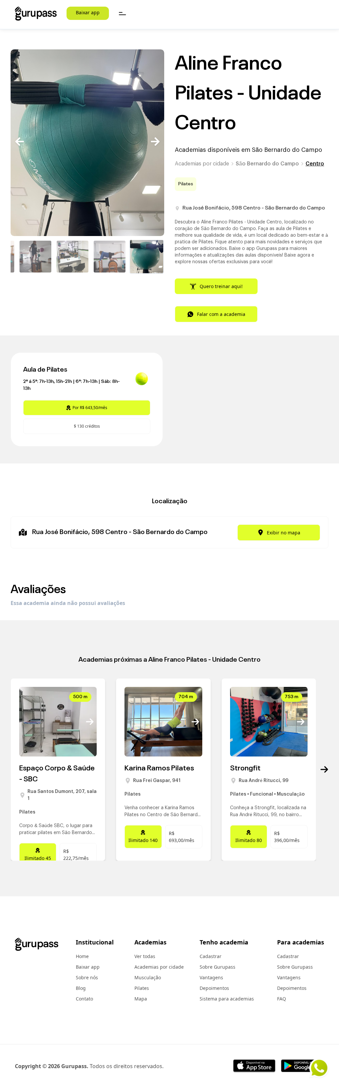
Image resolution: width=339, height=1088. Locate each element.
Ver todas (144, 956)
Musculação (147, 977)
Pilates (141, 988)
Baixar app (88, 12)
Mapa (140, 999)
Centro (315, 163)
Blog (81, 988)
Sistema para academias (227, 999)
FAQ (281, 999)
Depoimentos (214, 988)
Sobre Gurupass (217, 967)
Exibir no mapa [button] (283, 532)
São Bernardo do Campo (267, 163)
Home (82, 956)
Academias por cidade (202, 163)
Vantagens (211, 977)
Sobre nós (87, 977)
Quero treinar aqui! (221, 286)
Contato (84, 999)
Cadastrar (210, 956)
